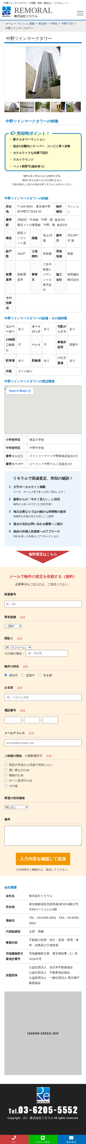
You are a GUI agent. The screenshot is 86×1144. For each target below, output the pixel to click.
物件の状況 (11, 666)
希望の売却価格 (14, 798)
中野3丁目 (67, 23)
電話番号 (10, 710)
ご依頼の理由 (13, 755)
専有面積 (10, 617)
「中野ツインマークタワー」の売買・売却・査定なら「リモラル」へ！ (35, 3)
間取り (8, 638)
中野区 (54, 23)
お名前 (8, 687)
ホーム (9, 23)
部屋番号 (10, 594)
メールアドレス (14, 733)
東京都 (42, 23)
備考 (7, 819)
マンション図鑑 (26, 23)
